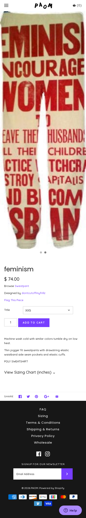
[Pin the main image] (36, 396)
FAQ (43, 409)
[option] (43, 130)
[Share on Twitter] (28, 396)
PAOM (34, 488)
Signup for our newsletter (43, 464)
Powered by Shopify (51, 488)
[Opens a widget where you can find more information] (70, 511)
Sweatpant (22, 286)
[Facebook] (38, 454)
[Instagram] (47, 454)
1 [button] (41, 253)
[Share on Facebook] (20, 396)
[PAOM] (43, 5)
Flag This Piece (13, 300)
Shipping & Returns (43, 429)
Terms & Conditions (43, 422)
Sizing (43, 416)
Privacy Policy (43, 436)
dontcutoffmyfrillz (33, 293)
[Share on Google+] (46, 396)
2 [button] (45, 253)
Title (7, 309)
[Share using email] (56, 396)
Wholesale (43, 442)
